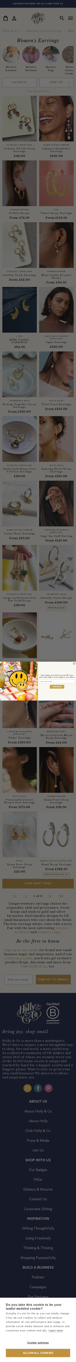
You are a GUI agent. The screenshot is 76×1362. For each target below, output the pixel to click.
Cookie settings (38, 1342)
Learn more (56, 1330)
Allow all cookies (38, 1353)
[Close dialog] (74, 663)
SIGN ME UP (57, 686)
